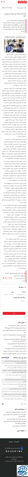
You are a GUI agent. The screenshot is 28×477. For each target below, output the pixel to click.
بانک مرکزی (17, 273)
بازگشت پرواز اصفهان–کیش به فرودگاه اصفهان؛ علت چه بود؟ (14, 331)
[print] (3, 278)
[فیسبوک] (8, 278)
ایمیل (12, 292)
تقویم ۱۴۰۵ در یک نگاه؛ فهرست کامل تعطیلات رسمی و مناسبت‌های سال (14, 416)
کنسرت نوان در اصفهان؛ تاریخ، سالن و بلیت (17, 325)
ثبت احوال (12, 273)
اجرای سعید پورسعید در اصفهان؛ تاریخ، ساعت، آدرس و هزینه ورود (14, 336)
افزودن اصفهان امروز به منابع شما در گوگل (15, 36)
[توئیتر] (9, 278)
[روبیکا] (11, 451)
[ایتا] (13, 452)
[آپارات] (8, 452)
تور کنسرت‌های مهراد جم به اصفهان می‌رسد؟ (16, 344)
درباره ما (11, 442)
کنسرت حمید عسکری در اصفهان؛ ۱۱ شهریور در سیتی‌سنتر (14, 354)
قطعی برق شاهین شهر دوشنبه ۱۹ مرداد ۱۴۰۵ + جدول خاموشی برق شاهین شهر (14, 422)
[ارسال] (5, 278)
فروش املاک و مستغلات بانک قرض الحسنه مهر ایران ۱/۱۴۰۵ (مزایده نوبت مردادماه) (15, 340)
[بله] (6, 452)
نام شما (23, 292)
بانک (22, 273)
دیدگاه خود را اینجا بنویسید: (19, 298)
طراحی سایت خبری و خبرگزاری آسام (12, 448)
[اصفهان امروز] (22, 1)
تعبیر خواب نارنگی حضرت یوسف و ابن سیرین (16, 419)
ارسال (14, 313)
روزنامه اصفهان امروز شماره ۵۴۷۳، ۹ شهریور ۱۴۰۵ (15, 328)
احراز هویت (22, 276)
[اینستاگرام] (19, 452)
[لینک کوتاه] (6, 278)
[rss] (21, 452)
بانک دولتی (16, 276)
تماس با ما (16, 442)
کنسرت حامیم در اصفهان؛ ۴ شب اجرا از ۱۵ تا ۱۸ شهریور (14, 351)
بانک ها (7, 273)
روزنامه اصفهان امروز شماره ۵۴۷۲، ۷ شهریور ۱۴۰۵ (15, 349)
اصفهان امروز (14, 459)
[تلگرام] (11, 278)
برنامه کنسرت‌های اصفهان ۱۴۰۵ (19, 346)
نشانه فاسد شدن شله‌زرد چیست (19, 426)
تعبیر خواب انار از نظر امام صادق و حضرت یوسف (16, 412)
